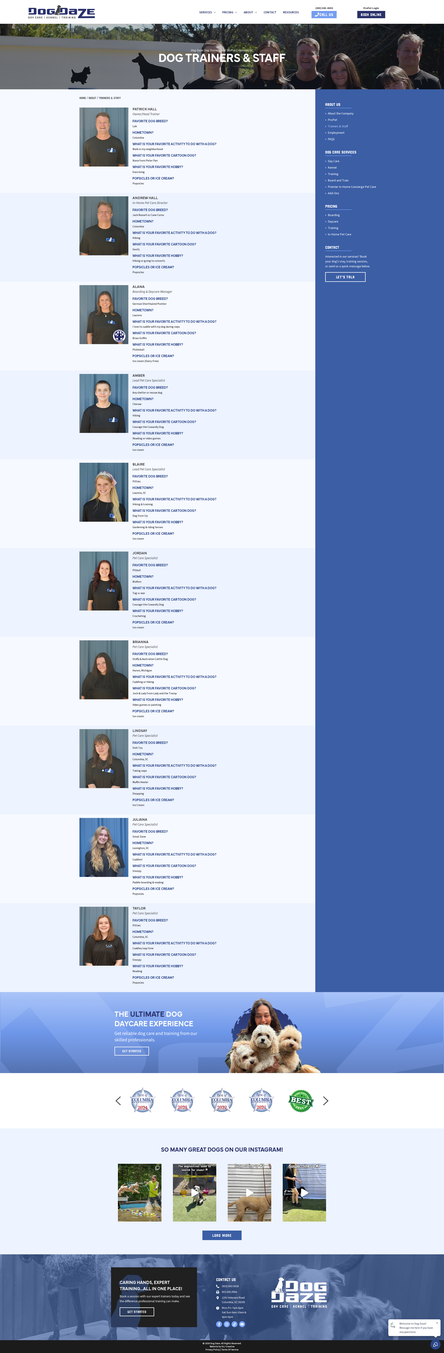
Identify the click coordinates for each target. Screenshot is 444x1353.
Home (82, 98)
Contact (270, 12)
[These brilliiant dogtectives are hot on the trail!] (194, 1193)
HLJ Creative (227, 1346)
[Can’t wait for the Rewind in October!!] (139, 1193)
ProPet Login (371, 8)
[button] (118, 1100)
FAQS (331, 139)
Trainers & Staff (338, 126)
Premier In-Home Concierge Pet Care (352, 187)
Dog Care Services (340, 152)
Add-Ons (333, 193)
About (93, 98)
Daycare (333, 222)
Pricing (331, 206)
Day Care (333, 161)
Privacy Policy (213, 1349)
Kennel (332, 168)
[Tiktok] (234, 1324)
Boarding (334, 215)
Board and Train (338, 180)
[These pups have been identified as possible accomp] (249, 1193)
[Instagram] (227, 1324)
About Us (332, 104)
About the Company (340, 114)
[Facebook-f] (219, 1324)
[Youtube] (242, 1324)
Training (333, 174)
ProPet (332, 120)
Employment (336, 133)
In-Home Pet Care (339, 234)
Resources (291, 12)
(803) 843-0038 (324, 8)
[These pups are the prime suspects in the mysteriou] (304, 1193)
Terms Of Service (229, 1349)
